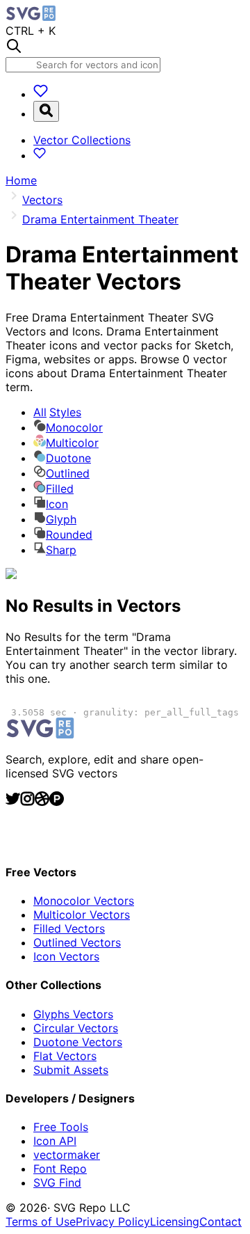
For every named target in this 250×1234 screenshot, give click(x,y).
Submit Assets (70, 1070)
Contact (220, 1221)
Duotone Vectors (77, 1042)
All (57, 412)
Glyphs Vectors (73, 1014)
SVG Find (57, 1182)
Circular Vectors (75, 1028)
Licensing (174, 1221)
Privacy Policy (113, 1221)
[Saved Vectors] (40, 94)
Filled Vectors (69, 928)
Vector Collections (82, 140)
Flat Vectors (65, 1056)
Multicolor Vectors (81, 914)
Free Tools (60, 1127)
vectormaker (66, 1155)
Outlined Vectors (77, 942)
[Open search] (46, 111)
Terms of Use (41, 1221)
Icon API (54, 1141)
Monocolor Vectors (83, 901)
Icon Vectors (66, 956)
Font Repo (60, 1169)
